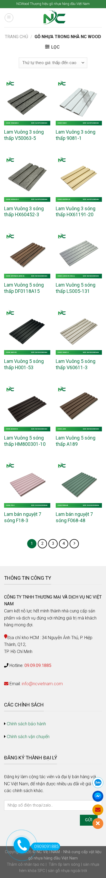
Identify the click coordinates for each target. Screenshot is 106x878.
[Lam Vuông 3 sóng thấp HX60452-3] (27, 178)
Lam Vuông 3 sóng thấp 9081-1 (75, 135)
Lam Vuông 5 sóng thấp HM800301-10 (25, 441)
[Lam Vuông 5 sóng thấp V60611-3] (79, 331)
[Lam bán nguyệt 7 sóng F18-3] (27, 484)
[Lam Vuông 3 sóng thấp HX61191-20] (79, 178)
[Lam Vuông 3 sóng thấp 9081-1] (79, 102)
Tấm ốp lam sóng (64, 864)
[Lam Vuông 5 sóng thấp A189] (79, 408)
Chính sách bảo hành (26, 723)
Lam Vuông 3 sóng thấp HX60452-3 (24, 212)
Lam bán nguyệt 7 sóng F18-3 (22, 517)
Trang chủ (16, 36)
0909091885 (46, 846)
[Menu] (9, 17)
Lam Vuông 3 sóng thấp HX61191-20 (75, 212)
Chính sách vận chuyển (28, 736)
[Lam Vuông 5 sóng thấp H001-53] (27, 331)
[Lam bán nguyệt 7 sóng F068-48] (79, 484)
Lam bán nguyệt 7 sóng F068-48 (74, 517)
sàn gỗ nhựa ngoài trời (67, 870)
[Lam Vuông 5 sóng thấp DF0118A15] (27, 255)
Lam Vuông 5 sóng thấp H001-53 (24, 364)
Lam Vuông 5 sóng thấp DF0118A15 (24, 288)
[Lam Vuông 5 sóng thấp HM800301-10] (27, 408)
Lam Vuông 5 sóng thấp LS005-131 (75, 288)
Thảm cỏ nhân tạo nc (26, 864)
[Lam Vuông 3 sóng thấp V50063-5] (27, 102)
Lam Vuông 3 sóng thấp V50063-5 (24, 135)
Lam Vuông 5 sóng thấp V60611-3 (75, 364)
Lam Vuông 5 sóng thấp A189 (75, 441)
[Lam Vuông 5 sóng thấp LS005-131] (79, 255)
